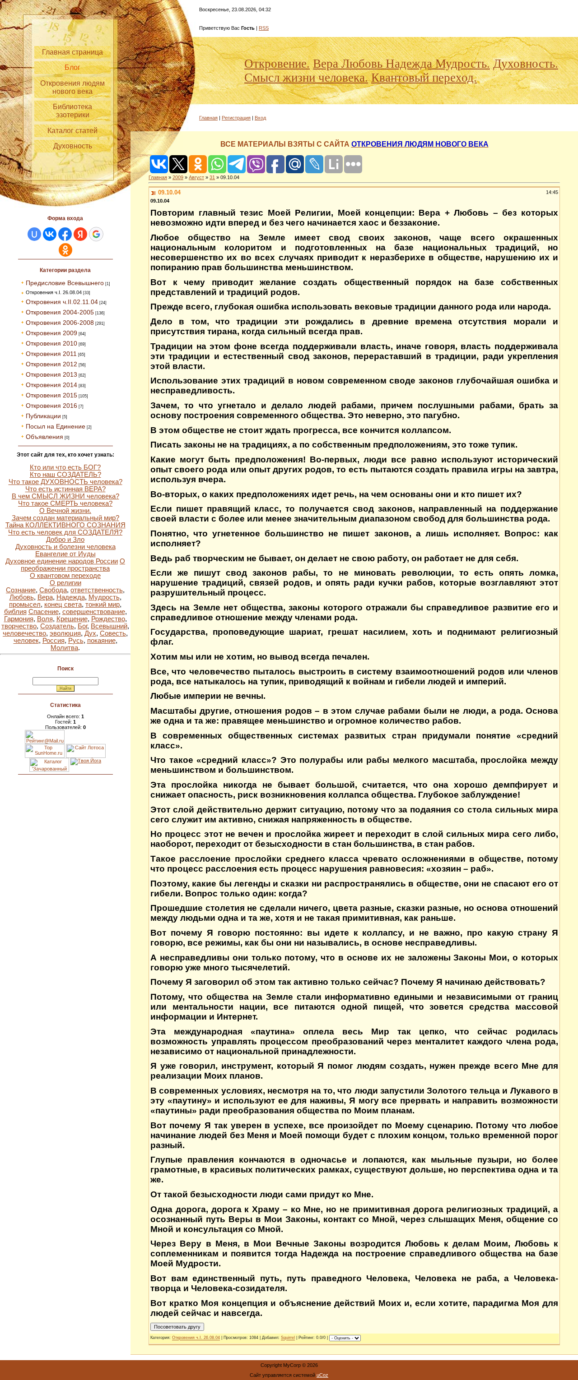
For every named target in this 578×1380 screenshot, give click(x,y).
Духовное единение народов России (61, 561)
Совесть (113, 633)
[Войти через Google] (96, 234)
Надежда (70, 597)
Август (196, 177)
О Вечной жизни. (65, 510)
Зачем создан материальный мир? (65, 518)
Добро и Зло (65, 539)
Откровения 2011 (51, 353)
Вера (45, 597)
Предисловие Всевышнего (65, 282)
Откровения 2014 (51, 384)
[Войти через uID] (34, 234)
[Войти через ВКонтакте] (49, 234)
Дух (90, 633)
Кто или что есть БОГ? (65, 467)
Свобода (53, 590)
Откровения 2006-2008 (60, 322)
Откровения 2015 (51, 395)
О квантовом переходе (65, 575)
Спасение (43, 611)
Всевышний (109, 626)
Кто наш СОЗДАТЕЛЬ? (65, 474)
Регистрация (236, 117)
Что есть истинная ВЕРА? (65, 489)
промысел (25, 604)
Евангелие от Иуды (65, 554)
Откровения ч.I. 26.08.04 (54, 292)
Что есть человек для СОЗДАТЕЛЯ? (65, 532)
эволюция (65, 633)
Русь (76, 640)
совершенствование (93, 611)
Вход (260, 117)
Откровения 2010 (51, 343)
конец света (63, 604)
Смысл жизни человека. (306, 77)
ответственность (96, 590)
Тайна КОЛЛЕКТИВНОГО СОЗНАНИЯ (65, 525)
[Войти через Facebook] (65, 234)
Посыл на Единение (55, 426)
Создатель (57, 626)
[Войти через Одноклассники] (65, 250)
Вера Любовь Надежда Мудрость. (401, 63)
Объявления (44, 436)
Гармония (18, 619)
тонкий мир (102, 604)
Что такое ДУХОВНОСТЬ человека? (65, 481)
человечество (24, 633)
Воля (45, 619)
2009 (177, 177)
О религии (65, 582)
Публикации (43, 416)
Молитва (64, 647)
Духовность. (525, 63)
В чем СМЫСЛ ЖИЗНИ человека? (65, 496)
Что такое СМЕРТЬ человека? (65, 503)
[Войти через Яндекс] (80, 234)
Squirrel (288, 1338)
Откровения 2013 (51, 374)
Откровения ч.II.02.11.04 (62, 301)
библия (15, 611)
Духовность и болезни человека (65, 546)
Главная (208, 117)
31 (212, 177)
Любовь (21, 597)
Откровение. (277, 63)
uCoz (322, 1375)
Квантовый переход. (424, 77)
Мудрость (104, 597)
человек (26, 640)
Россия (53, 640)
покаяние (101, 640)
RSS (264, 28)
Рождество (108, 619)
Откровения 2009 (51, 333)
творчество (19, 626)
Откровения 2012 (51, 364)
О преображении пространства (73, 565)
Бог (82, 626)
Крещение (72, 619)
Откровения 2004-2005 (60, 312)
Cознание (21, 590)
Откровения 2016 (51, 405)
